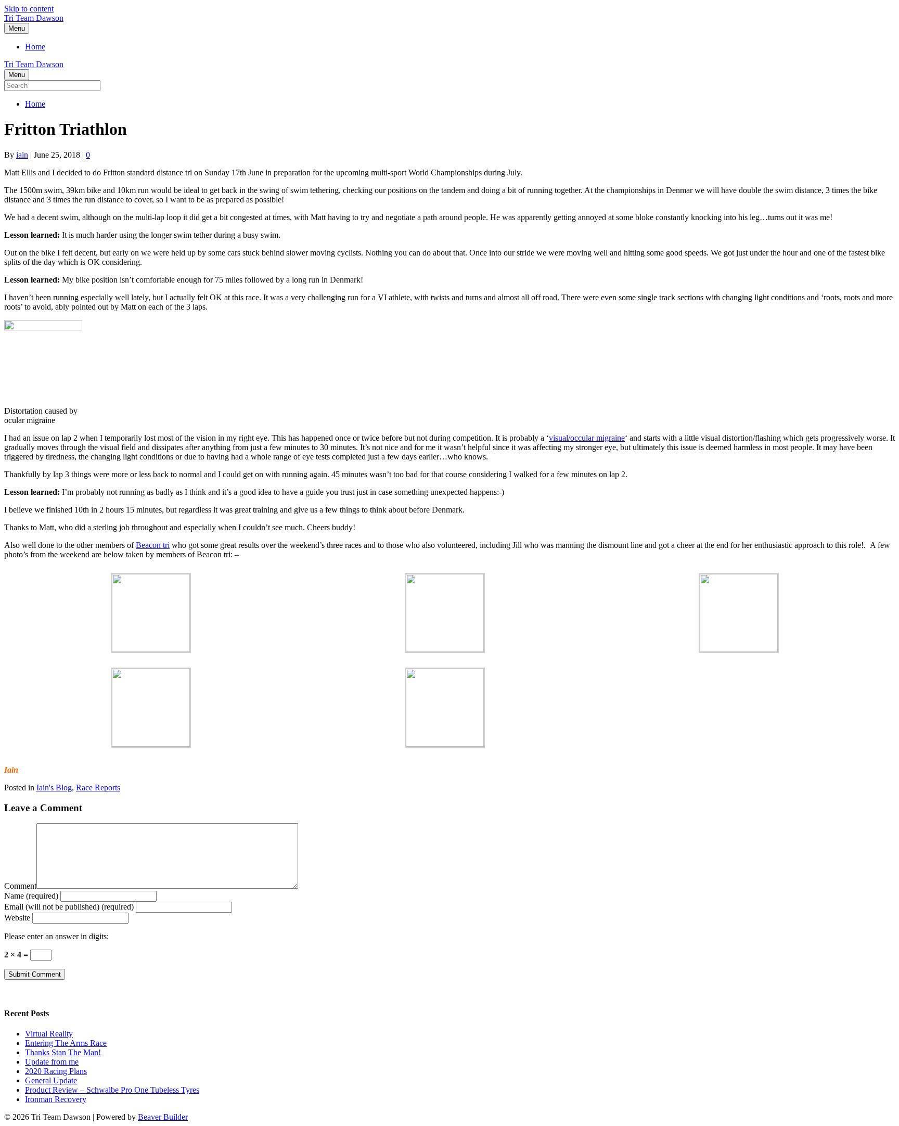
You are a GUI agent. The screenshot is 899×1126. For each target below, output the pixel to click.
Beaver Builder (163, 1116)
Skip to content (29, 8)
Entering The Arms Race (66, 1043)
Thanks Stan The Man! (63, 1052)
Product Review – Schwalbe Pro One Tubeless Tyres (112, 1089)
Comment (20, 885)
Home (35, 46)
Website (17, 917)
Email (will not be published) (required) (69, 906)
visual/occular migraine (587, 437)
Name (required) (31, 895)
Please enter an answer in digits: (56, 936)
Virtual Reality (49, 1033)
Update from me (52, 1061)
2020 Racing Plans (56, 1071)
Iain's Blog (54, 787)
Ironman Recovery (55, 1099)
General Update (51, 1080)
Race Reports (98, 787)
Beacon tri (153, 545)
